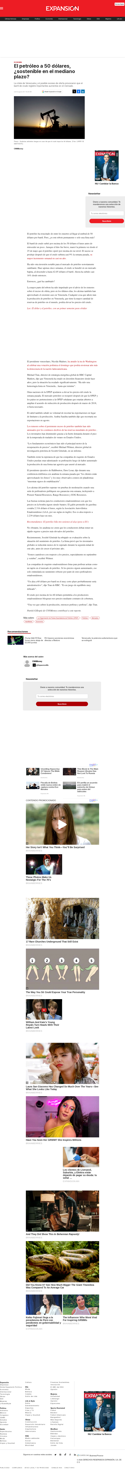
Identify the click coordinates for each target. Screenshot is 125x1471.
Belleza (3, 1441)
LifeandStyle (5, 1403)
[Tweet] (74, 91)
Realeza (3, 1434)
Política (37, 19)
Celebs (28, 1394)
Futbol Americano (58, 1415)
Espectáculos (6, 1431)
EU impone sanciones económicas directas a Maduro (59, 639)
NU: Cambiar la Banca (107, 183)
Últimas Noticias (10, 19)
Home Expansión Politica (11, 1387)
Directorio (69, 1467)
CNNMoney (37, 661)
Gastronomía (56, 1431)
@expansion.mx (65, 1454)
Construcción (31, 1422)
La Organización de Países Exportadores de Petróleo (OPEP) (58, 618)
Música (28, 1413)
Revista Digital (119, 4)
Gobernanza (30, 1443)
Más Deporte (56, 1420)
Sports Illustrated (58, 1408)
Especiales (55, 1403)
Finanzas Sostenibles (60, 1382)
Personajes (55, 1438)
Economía (49, 19)
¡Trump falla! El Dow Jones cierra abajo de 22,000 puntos (34, 640)
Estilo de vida (31, 1396)
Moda (2, 1438)
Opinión (3, 1422)
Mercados (95, 618)
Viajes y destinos (58, 1436)
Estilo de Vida (57, 1443)
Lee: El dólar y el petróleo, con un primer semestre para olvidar (57, 308)
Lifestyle (54, 1422)
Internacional (62, 19)
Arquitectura (30, 1429)
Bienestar (55, 1441)
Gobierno (4, 1410)
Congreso (4, 1415)
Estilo (27, 1403)
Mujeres (108, 19)
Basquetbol (56, 1417)
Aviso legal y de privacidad (37, 1467)
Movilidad (29, 1445)
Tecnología (77, 19)
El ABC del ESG (57, 1387)
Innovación (55, 1385)
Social (28, 1441)
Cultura (28, 1382)
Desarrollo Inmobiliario (35, 1424)
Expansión (4, 1382)
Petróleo (85, 618)
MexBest (54, 1429)
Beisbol (54, 1413)
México (3, 1413)
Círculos (3, 1436)
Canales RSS (56, 1467)
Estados (3, 1420)
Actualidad (55, 1396)
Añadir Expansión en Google (53, 91)
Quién (2, 1429)
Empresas (25, 19)
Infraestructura (31, 1427)
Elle (26, 1387)
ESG (98, 19)
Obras (89, 19)
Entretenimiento (32, 1406)
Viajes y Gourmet (7, 1443)
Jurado (54, 1445)
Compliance (17, 1467)
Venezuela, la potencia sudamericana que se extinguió (99, 639)
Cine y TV (29, 1410)
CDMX (2, 1417)
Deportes (29, 1408)
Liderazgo (55, 1399)
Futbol (53, 1410)
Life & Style (30, 1401)
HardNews (28, 621)
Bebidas (54, 1434)
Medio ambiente (32, 1438)
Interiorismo (30, 1431)
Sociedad (4, 1424)
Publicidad (5, 1467)
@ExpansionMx (42, 665)
